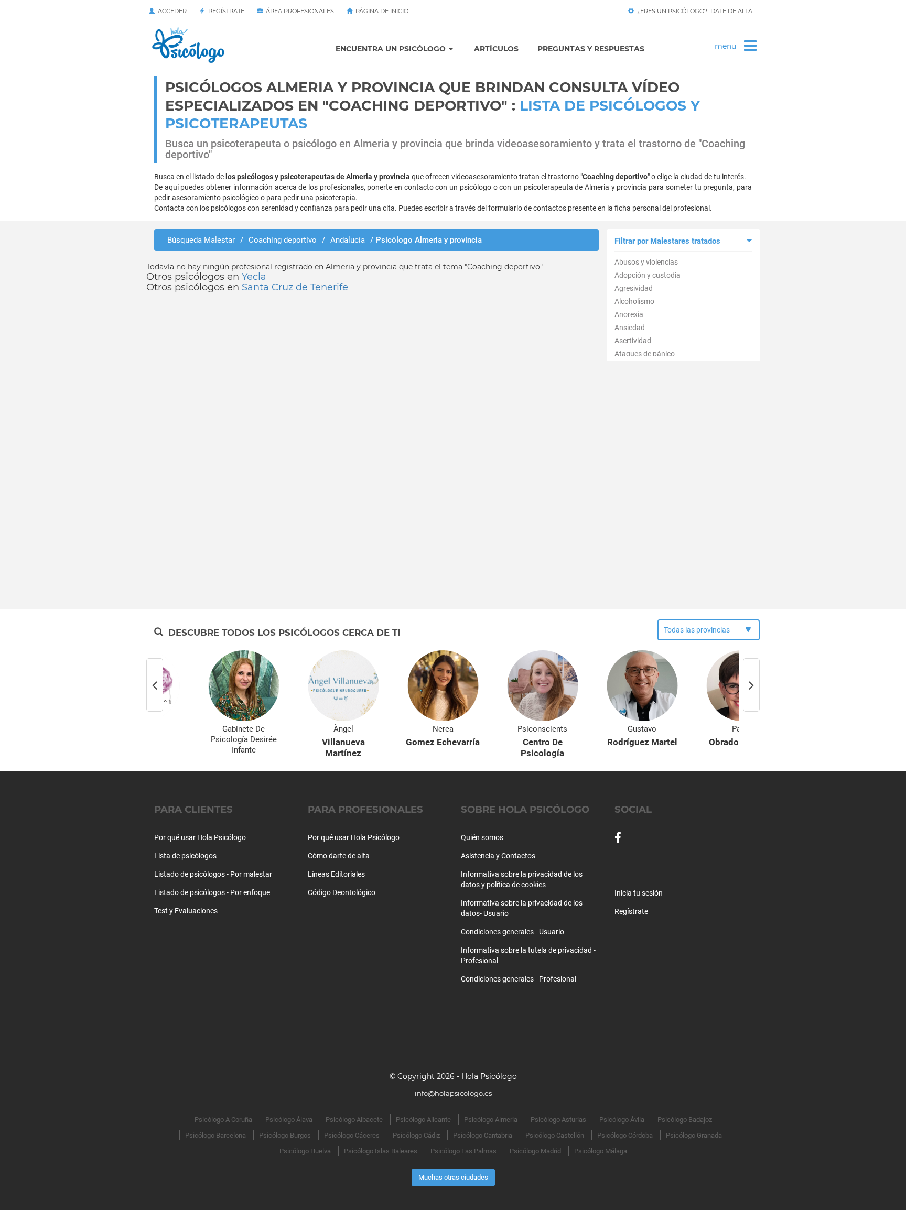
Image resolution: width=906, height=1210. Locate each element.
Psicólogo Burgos (285, 1135)
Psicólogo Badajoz (684, 1120)
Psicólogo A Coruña (223, 1120)
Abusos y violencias (646, 262)
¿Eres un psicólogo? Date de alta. (693, 11)
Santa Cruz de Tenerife (295, 287)
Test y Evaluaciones (186, 911)
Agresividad (633, 288)
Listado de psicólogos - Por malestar (213, 874)
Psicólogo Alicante (423, 1120)
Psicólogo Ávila (621, 1120)
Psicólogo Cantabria (482, 1135)
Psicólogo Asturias (558, 1120)
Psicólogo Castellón (554, 1135)
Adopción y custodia (647, 275)
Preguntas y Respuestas (590, 48)
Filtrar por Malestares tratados (667, 241)
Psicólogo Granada (694, 1135)
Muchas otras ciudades (453, 1177)
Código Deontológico (341, 892)
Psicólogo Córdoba (625, 1135)
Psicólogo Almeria (490, 1120)
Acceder (171, 11)
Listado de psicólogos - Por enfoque (212, 892)
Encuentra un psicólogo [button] (392, 48)
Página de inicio (380, 11)
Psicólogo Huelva (305, 1151)
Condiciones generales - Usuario (512, 932)
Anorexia (628, 314)
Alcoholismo (634, 301)
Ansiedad (629, 327)
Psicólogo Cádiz (416, 1135)
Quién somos (482, 837)
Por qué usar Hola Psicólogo (200, 837)
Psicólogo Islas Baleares (380, 1151)
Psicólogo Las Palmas (463, 1151)
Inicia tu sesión (638, 893)
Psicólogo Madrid (535, 1151)
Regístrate (224, 11)
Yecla (254, 276)
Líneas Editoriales (336, 874)
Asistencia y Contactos (498, 856)
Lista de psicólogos (185, 856)
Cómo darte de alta (339, 856)
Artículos (496, 48)
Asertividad (632, 340)
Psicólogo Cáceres (352, 1135)
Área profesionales (298, 11)
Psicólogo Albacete (354, 1120)
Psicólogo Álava (288, 1120)
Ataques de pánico (644, 354)
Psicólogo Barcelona (215, 1135)
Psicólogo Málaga (600, 1151)
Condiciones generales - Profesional (518, 979)
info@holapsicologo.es (453, 1093)
